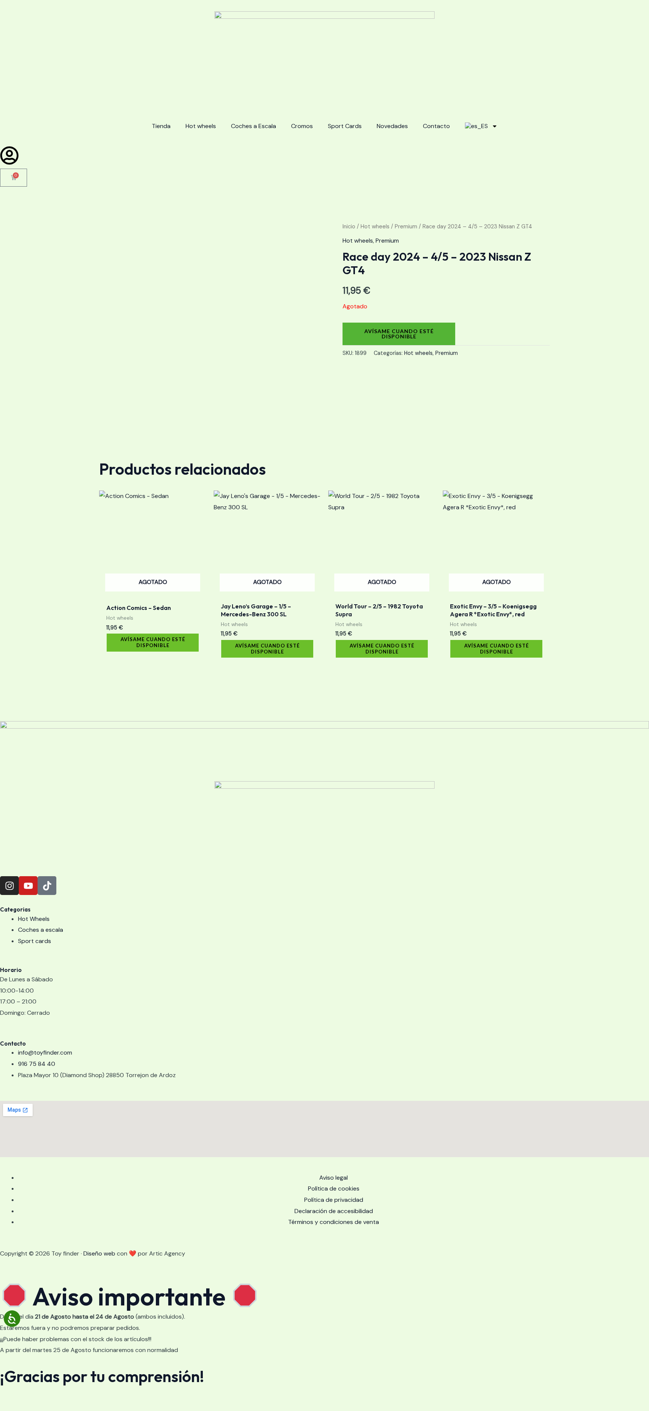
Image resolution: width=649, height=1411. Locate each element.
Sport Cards (345, 126)
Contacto (436, 126)
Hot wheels (201, 126)
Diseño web (99, 1253)
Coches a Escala (253, 126)
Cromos (302, 126)
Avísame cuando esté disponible (399, 334)
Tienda (161, 126)
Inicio (349, 226)
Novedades (392, 126)
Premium (406, 226)
